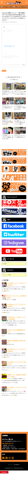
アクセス (8, 6)
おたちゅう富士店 (13, 468)
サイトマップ (10, 464)
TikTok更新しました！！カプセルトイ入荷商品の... (16, 284)
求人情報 (13, 6)
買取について (3, 6)
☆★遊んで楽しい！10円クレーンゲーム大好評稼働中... (16, 318)
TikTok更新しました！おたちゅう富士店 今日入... (16, 363)
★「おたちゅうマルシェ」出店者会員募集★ (16, 296)
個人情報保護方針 (17, 464)
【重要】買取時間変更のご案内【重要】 (16, 341)
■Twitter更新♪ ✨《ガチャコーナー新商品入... (16, 388)
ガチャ (4, 70)
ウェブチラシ (19, 6)
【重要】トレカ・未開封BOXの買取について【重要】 (16, 375)
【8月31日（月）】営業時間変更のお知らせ (16, 330)
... (19, 470)
